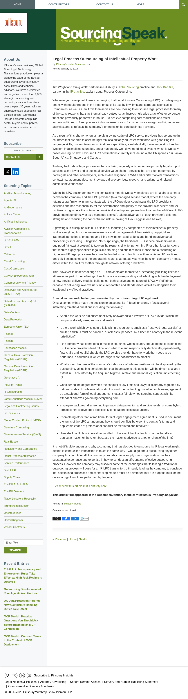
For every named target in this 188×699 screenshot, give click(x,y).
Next (83, 539)
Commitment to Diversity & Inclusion (31, 686)
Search (15, 550)
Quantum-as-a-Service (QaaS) (22, 434)
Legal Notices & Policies (21, 681)
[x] (14, 675)
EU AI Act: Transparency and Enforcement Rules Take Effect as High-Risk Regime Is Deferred (23, 575)
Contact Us (13, 157)
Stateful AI (10, 470)
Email (17, 150)
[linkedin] (22, 675)
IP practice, (77, 91)
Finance (8, 333)
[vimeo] (7, 675)
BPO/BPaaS (11, 239)
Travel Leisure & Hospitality (20, 498)
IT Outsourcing (13, 391)
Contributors (58, 4)
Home (17, 4)
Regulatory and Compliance (20, 448)
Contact (104, 4)
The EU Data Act (14, 491)
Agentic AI (10, 200)
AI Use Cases (12, 214)
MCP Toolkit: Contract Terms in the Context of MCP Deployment (22, 640)
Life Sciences (12, 413)
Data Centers (12, 312)
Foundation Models (15, 347)
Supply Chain (12, 477)
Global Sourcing (129, 87)
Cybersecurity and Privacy (20, 282)
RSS (28, 150)
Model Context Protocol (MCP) (22, 420)
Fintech (8, 340)
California (9, 254)
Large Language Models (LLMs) (23, 398)
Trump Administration (16, 505)
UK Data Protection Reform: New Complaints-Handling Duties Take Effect (22, 604)
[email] (29, 675)
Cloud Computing (14, 261)
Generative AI (12, 377)
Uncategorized (12, 512)
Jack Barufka (164, 87)
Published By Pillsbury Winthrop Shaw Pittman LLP (13, 23)
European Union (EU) (17, 326)
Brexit (7, 247)
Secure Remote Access (85, 681)
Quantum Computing (16, 427)
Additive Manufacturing (17, 193)
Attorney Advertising (53, 681)
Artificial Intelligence (15, 221)
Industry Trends (72, 503)
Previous (59, 539)
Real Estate (11, 441)
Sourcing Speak (115, 36)
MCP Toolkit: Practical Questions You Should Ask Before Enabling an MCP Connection (21, 622)
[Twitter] (7, 171)
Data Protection (13, 319)
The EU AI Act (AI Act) (17, 484)
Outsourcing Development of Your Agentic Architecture (22, 591)
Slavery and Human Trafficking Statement (131, 681)
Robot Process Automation (20, 455)
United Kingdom (13, 520)
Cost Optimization (14, 268)
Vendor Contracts (14, 527)
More (140, 4)
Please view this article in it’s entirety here (80, 486)
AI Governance (13, 207)
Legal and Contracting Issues (21, 406)
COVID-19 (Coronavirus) (19, 275)
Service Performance (16, 463)
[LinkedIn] (15, 171)
